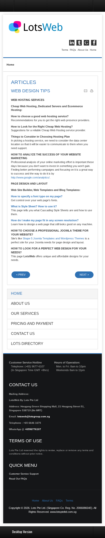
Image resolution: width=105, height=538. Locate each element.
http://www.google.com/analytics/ (30, 177)
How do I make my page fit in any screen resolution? (45, 220)
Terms (65, 49)
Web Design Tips (30, 90)
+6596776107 (33, 429)
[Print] (92, 91)
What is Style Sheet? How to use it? (34, 206)
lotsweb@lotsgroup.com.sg (33, 416)
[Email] (85, 91)
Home (93, 49)
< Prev (20, 274)
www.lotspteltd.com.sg (63, 511)
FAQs (73, 49)
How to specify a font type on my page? (37, 196)
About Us (83, 49)
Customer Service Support (24, 473)
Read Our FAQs (18, 478)
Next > (84, 274)
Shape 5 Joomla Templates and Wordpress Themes (53, 238)
